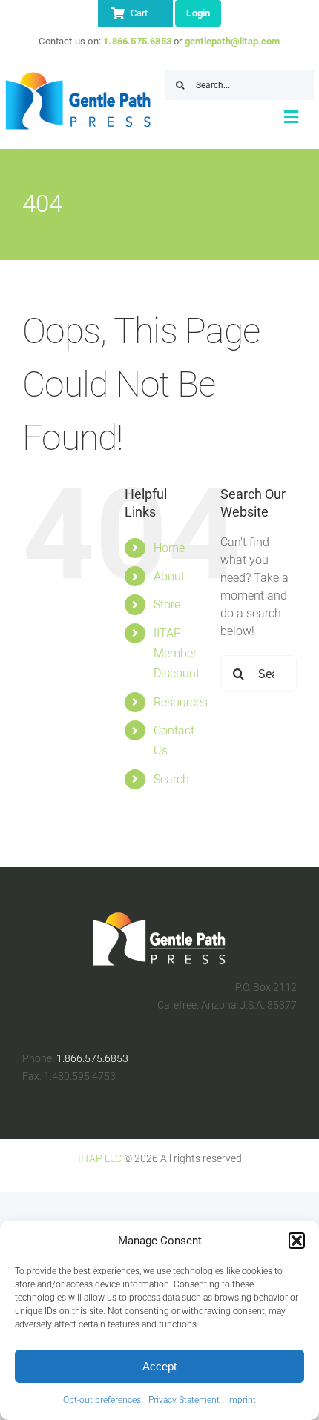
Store (167, 604)
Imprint (241, 1400)
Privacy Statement (184, 1400)
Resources (181, 702)
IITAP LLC (100, 1158)
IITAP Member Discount (177, 653)
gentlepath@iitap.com (232, 41)
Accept (159, 1366)
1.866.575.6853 (137, 41)
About (169, 576)
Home (169, 548)
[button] (296, 1240)
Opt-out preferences (102, 1400)
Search (171, 779)
